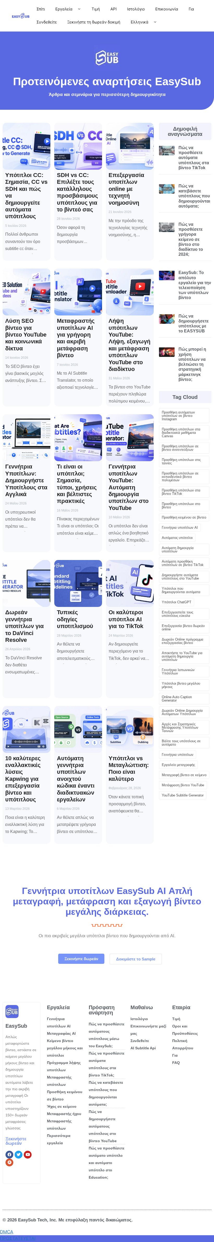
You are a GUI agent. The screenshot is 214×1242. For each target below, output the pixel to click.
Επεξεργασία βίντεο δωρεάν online (183, 627)
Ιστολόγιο (136, 9)
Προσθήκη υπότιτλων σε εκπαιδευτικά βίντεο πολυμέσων (180, 476)
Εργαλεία (64, 9)
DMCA (6, 1231)
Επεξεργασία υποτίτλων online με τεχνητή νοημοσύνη (126, 189)
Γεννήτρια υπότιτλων (177, 755)
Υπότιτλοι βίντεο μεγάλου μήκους (181, 685)
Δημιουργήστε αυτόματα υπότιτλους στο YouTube (180, 576)
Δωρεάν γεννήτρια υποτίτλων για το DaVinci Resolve (24, 626)
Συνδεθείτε (47, 22)
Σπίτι (41, 9)
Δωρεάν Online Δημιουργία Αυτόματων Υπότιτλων (182, 712)
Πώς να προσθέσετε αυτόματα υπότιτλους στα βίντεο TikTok (194, 157)
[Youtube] (28, 1155)
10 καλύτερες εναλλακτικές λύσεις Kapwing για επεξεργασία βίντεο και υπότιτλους (22, 779)
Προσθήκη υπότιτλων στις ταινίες (181, 461)
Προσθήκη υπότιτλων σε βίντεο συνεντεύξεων (180, 448)
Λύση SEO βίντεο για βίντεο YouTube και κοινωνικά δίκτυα (25, 335)
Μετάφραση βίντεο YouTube (183, 785)
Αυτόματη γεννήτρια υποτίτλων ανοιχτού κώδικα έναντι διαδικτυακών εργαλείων (75, 779)
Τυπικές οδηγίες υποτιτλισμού (75, 619)
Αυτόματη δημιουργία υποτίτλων (178, 549)
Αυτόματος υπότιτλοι (177, 538)
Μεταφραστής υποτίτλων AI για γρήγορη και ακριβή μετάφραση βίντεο (75, 338)
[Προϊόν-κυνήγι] (9, 1162)
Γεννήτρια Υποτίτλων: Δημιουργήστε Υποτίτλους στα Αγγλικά (26, 480)
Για (191, 9)
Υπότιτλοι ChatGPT (176, 602)
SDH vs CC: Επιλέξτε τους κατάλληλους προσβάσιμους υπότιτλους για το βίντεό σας (77, 192)
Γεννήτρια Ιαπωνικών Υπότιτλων (178, 671)
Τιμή (96, 9)
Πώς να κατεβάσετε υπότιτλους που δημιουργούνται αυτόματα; (194, 196)
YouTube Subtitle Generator (183, 795)
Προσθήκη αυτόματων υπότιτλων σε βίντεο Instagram (178, 415)
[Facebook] (9, 1155)
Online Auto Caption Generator (177, 698)
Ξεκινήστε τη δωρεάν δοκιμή (93, 22)
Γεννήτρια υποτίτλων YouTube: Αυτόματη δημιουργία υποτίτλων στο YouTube (128, 487)
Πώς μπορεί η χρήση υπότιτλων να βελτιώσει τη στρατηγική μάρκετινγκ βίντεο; (192, 364)
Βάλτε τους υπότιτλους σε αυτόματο (181, 742)
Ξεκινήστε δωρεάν (15, 1141)
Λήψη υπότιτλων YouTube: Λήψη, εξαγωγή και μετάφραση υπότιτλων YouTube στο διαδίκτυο (129, 345)
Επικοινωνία (166, 9)
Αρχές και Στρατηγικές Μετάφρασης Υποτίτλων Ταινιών (180, 727)
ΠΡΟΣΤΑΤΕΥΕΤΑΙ (17, 1238)
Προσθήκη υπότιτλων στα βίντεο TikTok (181, 492)
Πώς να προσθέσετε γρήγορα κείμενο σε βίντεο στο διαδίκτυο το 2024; (191, 239)
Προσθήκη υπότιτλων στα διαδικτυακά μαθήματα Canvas (181, 432)
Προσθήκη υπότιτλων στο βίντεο (181, 505)
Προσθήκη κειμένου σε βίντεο (184, 517)
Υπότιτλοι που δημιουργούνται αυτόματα (181, 590)
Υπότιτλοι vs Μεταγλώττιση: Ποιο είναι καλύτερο (129, 768)
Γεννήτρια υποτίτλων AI (180, 527)
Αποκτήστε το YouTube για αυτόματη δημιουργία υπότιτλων (182, 656)
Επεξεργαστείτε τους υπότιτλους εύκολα (177, 614)
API (113, 9)
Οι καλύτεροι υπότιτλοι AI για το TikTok (126, 619)
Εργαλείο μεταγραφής (178, 765)
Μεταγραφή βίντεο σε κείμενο (184, 775)
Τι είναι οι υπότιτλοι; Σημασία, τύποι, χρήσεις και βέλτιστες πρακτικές (77, 483)
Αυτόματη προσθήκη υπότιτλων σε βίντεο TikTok (183, 563)
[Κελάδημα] (18, 1155)
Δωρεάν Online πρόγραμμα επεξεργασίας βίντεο (182, 641)
